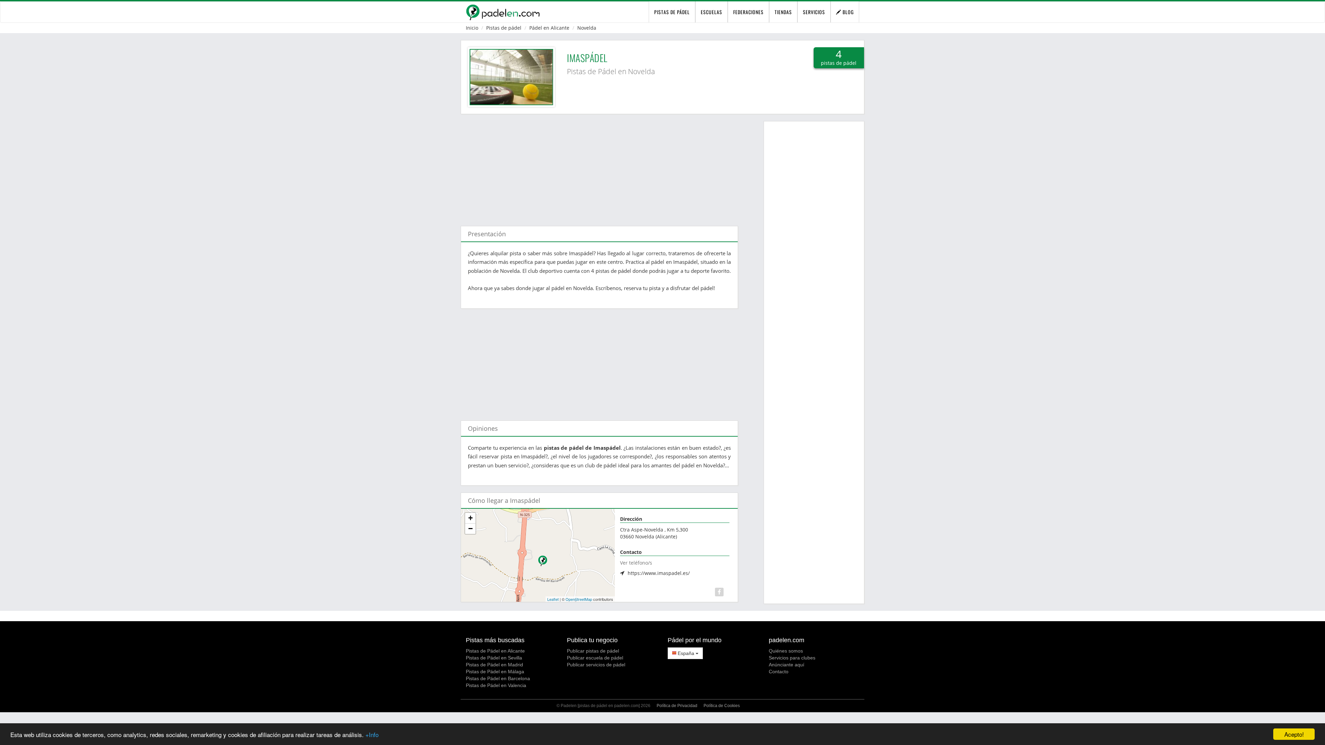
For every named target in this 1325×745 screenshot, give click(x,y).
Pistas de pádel (503, 27)
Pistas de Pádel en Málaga (495, 671)
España (686, 653)
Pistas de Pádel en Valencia (496, 685)
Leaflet (553, 599)
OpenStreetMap (579, 599)
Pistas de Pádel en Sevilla (494, 657)
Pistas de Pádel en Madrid (494, 664)
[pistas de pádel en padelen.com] (503, 12)
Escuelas (711, 12)
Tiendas (783, 12)
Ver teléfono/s (636, 562)
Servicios (814, 12)
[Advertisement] (599, 166)
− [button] (470, 528)
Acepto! (1294, 734)
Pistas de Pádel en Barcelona (498, 678)
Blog (847, 12)
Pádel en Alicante (549, 27)
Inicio (472, 27)
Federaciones (748, 12)
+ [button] (470, 518)
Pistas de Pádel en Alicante (495, 651)
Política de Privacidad (677, 705)
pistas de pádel (672, 12)
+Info (372, 734)
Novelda (586, 27)
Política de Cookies (722, 705)
